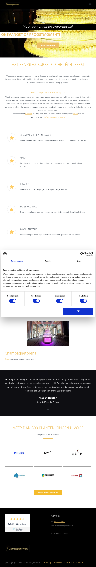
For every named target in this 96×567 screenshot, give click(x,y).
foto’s (75, 113)
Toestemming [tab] (17, 261)
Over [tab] (79, 261)
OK (78, 311)
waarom (28, 113)
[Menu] (90, 4)
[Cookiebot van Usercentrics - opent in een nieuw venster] (82, 254)
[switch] (36, 301)
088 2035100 (59, 521)
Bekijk (7, 359)
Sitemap (48, 562)
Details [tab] (48, 261)
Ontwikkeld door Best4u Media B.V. (69, 562)
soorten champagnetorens (53, 117)
